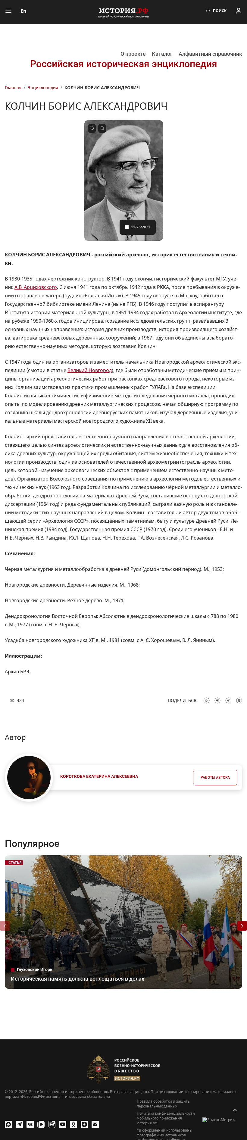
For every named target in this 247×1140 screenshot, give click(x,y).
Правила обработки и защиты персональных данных (163, 1104)
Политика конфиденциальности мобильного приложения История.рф (166, 1118)
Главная (13, 87)
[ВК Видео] (41, 1124)
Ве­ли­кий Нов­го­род (89, 370)
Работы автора (215, 777)
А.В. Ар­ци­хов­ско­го (35, 287)
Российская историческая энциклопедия (123, 64)
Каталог (162, 54)
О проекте (133, 54)
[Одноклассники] (73, 1124)
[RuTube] (51, 1124)
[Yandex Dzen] (84, 1124)
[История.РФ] (123, 12)
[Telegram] (19, 1124)
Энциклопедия (43, 87)
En (23, 10)
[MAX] (8, 1124)
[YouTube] (62, 1124)
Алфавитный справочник (210, 54)
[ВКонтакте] (30, 1124)
